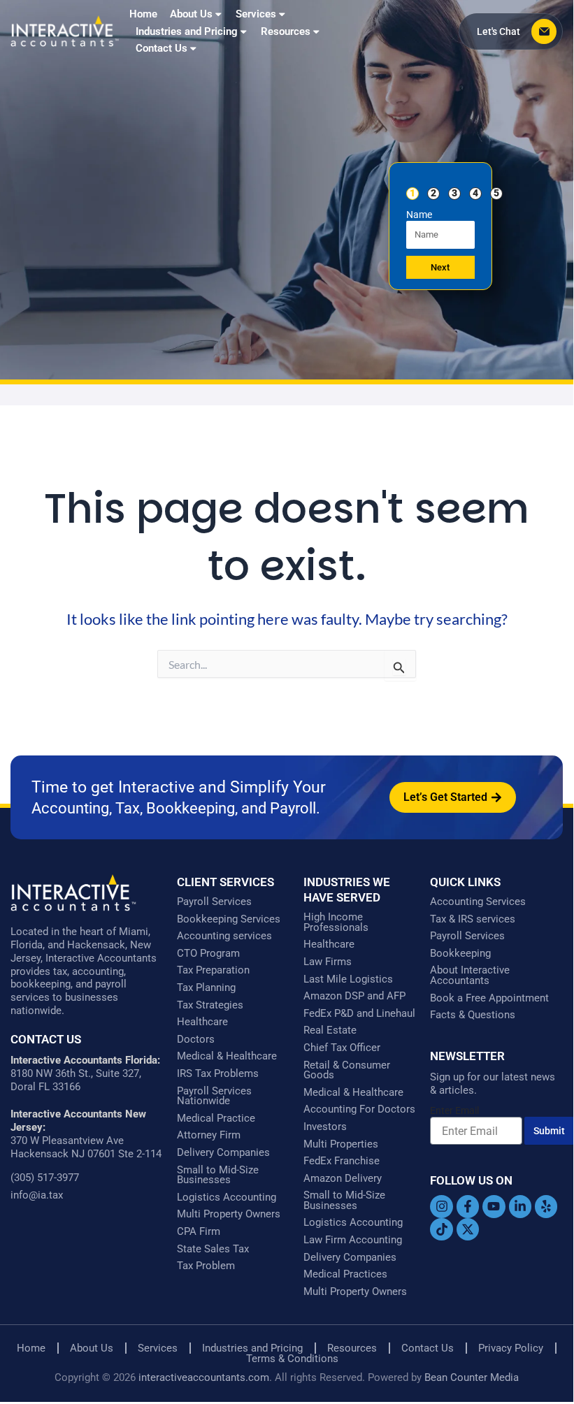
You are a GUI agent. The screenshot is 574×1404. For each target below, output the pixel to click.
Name (419, 214)
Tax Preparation (213, 970)
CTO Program (208, 953)
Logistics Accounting (226, 1197)
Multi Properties (340, 1144)
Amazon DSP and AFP (354, 996)
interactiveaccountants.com (203, 1377)
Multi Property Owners (228, 1214)
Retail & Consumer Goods (346, 1070)
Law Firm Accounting (352, 1240)
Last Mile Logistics (348, 979)
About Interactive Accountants (470, 975)
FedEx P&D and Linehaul (359, 1013)
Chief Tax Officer (341, 1048)
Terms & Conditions (292, 1359)
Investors (325, 1127)
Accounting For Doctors (359, 1109)
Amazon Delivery (342, 1178)
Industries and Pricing (252, 1348)
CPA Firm (198, 1231)
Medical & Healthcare (227, 1056)
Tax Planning (206, 988)
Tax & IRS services (472, 919)
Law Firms (327, 962)
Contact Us (161, 48)
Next (440, 267)
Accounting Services (478, 902)
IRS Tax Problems (218, 1074)
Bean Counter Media (471, 1377)
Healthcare (202, 1022)
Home (143, 14)
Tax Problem (206, 1266)
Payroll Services (214, 902)
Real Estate (330, 1030)
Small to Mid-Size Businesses (218, 1175)
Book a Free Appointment (489, 998)
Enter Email (454, 1110)
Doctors (196, 1039)
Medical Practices (345, 1274)
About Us (191, 14)
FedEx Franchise (341, 1161)
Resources (285, 31)
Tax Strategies (210, 1005)
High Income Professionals (335, 922)
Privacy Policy (510, 1348)
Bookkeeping (460, 953)
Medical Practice (216, 1118)
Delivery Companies (223, 1153)
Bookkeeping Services (228, 919)
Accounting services (224, 936)
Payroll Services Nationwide (214, 1096)
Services (158, 1348)
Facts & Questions (472, 1015)
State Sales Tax (213, 1249)
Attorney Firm (209, 1135)
